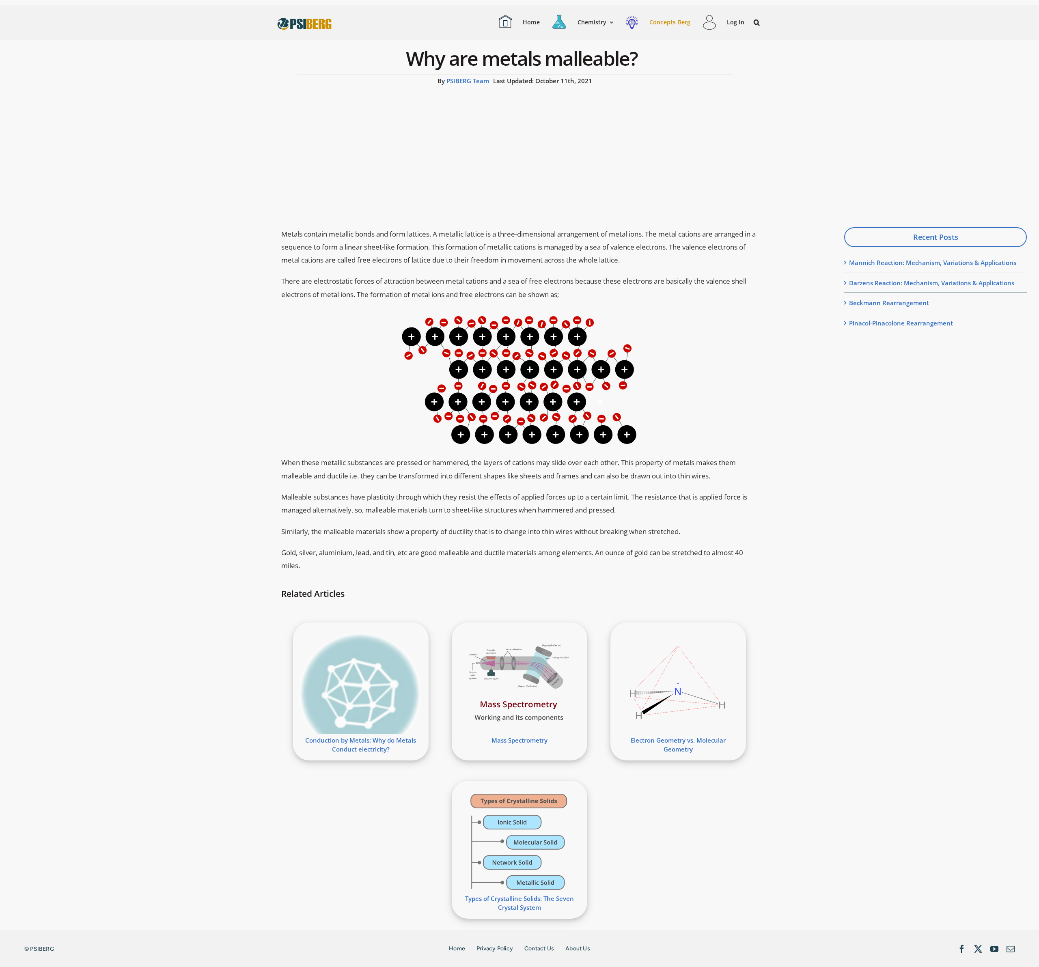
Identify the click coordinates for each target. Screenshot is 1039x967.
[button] (757, 22)
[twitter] (978, 949)
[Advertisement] (515, 148)
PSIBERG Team (467, 81)
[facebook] (962, 949)
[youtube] (994, 949)
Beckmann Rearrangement (889, 303)
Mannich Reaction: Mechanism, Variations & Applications (932, 262)
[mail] (1011, 949)
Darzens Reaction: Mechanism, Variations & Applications (931, 283)
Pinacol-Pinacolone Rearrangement (901, 323)
